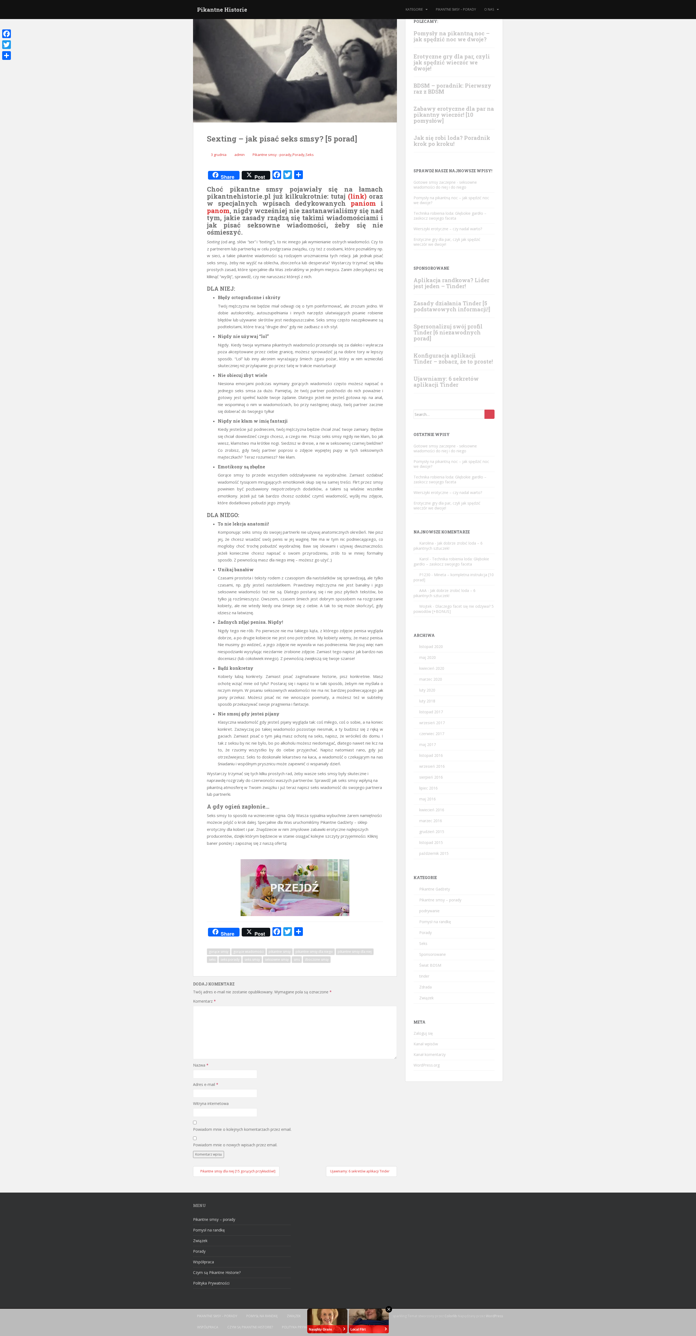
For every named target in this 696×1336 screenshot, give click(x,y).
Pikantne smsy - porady (272, 154)
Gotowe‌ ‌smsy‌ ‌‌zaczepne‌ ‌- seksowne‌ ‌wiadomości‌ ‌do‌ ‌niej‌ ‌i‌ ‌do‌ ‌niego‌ (445, 185)
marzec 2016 (430, 820)
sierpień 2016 (431, 777)
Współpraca (203, 1261)
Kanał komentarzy (430, 1054)
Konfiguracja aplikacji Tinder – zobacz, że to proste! (453, 358)
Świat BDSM (430, 965)
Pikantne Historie (222, 9)
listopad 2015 (431, 842)
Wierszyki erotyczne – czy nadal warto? (448, 228)
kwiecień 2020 (431, 668)
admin (239, 154)
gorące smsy (218, 951)
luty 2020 (427, 690)
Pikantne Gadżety (434, 889)
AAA (423, 590)
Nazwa (201, 1065)
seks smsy (252, 959)
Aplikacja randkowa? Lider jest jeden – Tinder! (451, 283)
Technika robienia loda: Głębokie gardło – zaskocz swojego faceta (450, 216)
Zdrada (425, 987)
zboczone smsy (317, 959)
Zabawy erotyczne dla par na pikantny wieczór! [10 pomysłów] (454, 114)
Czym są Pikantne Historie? (217, 1272)
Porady (298, 154)
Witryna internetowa (211, 1103)
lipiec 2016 (428, 788)
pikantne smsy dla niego (314, 951)
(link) (357, 196)
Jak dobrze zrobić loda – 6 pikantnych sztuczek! (448, 545)
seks (212, 959)
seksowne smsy (277, 959)
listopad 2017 (431, 711)
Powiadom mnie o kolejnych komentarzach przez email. (242, 1129)
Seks (310, 154)
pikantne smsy (280, 951)
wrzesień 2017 (432, 722)
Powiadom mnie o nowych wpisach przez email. (235, 1144)
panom (218, 210)
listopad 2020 (431, 646)
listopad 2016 (431, 755)
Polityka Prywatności (211, 1283)
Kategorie (414, 9)
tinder (424, 976)
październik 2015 (434, 853)
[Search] (489, 414)
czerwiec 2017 (431, 733)
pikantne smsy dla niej (355, 951)
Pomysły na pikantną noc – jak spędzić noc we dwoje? (452, 36)
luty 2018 (427, 701)
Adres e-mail (205, 1084)
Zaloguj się (423, 1033)
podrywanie (429, 910)
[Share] (6, 55)
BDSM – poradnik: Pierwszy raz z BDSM (452, 88)
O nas (489, 9)
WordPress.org (427, 1065)
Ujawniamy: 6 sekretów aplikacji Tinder (446, 381)
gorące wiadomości (248, 951)
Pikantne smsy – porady (456, 9)
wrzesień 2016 (432, 766)
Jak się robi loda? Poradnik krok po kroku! (452, 140)
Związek (426, 997)
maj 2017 (427, 744)
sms (297, 959)
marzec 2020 (430, 679)
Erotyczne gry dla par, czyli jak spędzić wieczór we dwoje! (452, 62)
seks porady (230, 959)
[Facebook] (6, 33)
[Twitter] (6, 44)
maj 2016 (427, 798)
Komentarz (204, 1001)
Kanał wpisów (426, 1043)
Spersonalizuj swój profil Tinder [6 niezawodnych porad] (448, 332)
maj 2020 (427, 657)
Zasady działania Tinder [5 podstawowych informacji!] (452, 306)
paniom (363, 203)
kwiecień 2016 (431, 809)
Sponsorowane (432, 954)
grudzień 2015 (431, 831)
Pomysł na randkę (435, 921)
